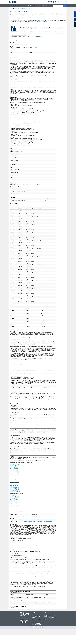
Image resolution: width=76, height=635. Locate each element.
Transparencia (34, 617)
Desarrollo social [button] (33, 5)
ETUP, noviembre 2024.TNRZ (15, 490)
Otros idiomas (58, 1)
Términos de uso (38, 626)
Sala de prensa (34, 615)
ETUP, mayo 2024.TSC (14, 499)
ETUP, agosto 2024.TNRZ (14, 487)
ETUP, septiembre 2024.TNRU (15, 472)
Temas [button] (10, 5)
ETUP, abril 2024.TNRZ (14, 484)
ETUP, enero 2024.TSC (14, 495)
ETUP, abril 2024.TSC (13, 498)
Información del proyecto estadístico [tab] (18, 36)
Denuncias (46, 619)
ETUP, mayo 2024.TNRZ (14, 485)
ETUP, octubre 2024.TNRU (14, 473)
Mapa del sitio (32, 626)
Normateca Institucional (36, 616)
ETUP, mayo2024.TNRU (14, 468)
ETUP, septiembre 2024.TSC (15, 503)
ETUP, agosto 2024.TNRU (14, 471)
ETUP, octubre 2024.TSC (14, 504)
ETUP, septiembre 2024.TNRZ (15, 488)
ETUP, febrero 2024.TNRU (14, 465)
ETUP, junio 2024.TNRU (14, 469)
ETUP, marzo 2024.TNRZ (14, 483)
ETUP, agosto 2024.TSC (14, 502)
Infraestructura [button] (39, 5)
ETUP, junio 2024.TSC (14, 500)
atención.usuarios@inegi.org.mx (29, 521)
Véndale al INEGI (35, 622)
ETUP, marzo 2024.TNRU (14, 466)
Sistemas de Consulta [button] (25, 5)
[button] (65, 6)
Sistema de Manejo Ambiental (37, 624)
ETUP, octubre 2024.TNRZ (14, 489)
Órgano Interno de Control (48, 618)
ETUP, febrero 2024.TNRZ (14, 482)
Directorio (22, 619)
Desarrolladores (35, 618)
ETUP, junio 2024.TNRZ (14, 486)
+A (66, 1)
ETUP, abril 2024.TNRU (14, 467)
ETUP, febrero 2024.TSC (14, 496)
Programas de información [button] (16, 5)
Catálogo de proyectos (15, 8)
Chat (21, 616)
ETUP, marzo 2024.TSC (14, 497)
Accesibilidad (44, 626)
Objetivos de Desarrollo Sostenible (50, 617)
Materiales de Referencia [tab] (39, 36)
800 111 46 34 (22, 615)
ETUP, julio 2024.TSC (13, 501)
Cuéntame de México (47, 616)
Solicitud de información (24, 620)
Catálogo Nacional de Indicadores (49, 615)
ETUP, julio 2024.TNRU (14, 470)
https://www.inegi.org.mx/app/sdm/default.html (39, 21)
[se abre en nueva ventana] (48, 1)
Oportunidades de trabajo (36, 619)
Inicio (10, 8)
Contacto (63, 1)
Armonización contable (36, 623)
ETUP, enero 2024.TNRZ (14, 481)
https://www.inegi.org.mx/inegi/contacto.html (45, 521)
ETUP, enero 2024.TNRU (14, 464)
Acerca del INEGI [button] (45, 5)
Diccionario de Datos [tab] (30, 36)
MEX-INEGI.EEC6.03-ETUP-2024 (25, 8)
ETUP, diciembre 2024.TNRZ (15, 491)
